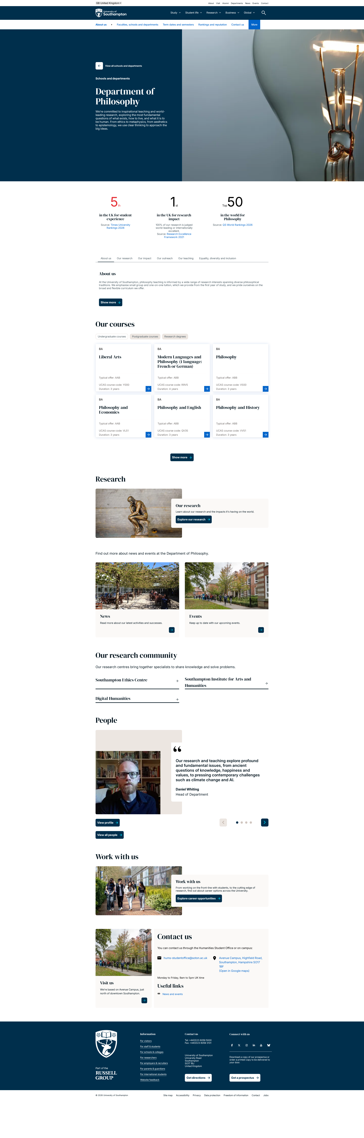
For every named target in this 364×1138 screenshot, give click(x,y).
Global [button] (247, 12)
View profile (105, 822)
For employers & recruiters (154, 1063)
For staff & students (150, 1046)
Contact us (237, 24)
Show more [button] (108, 302)
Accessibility (182, 1095)
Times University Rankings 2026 (118, 226)
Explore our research (191, 519)
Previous (223, 822)
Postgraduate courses (145, 336)
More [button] (254, 24)
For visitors (146, 1040)
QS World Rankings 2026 (238, 224)
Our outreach (165, 258)
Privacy (197, 1095)
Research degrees (175, 336)
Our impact (144, 258)
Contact (264, 3)
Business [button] (231, 12)
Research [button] (212, 12)
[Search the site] (262, 13)
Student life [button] (191, 12)
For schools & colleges (151, 1052)
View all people (107, 835)
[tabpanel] (182, 778)
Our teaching (186, 258)
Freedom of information (236, 1095)
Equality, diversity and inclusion (217, 258)
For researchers (148, 1057)
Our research (124, 258)
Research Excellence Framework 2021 (177, 235)
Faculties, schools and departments (137, 24)
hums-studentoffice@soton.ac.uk (185, 958)
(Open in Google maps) (234, 970)
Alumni (225, 3)
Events (256, 3)
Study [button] (173, 12)
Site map (168, 1095)
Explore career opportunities (196, 898)
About (211, 3)
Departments (237, 3)
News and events (173, 994)
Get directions (196, 1077)
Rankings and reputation (212, 24)
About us (101, 24)
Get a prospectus (242, 1077)
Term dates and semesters (178, 24)
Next (264, 822)
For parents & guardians (152, 1068)
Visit (218, 3)
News (247, 3)
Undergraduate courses (112, 336)
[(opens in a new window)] (231, 1045)
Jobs (265, 1095)
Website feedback (149, 1079)
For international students (153, 1074)
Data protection (212, 1095)
